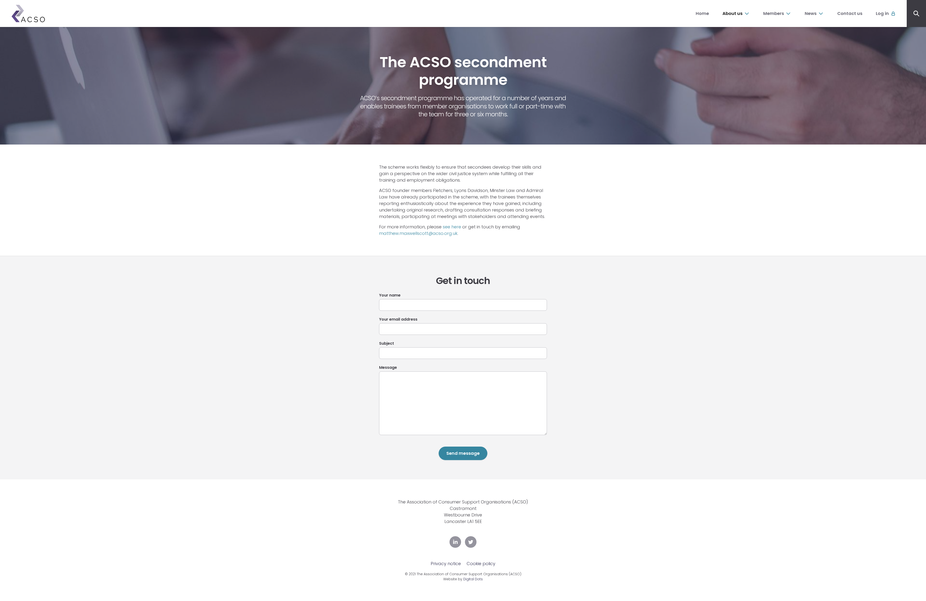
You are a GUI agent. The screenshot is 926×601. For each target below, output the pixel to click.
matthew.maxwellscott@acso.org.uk (418, 233)
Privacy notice (446, 564)
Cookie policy (481, 564)
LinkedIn (455, 542)
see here (452, 227)
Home (702, 13)
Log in (882, 13)
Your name (390, 295)
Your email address (398, 319)
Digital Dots (473, 579)
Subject (386, 343)
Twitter (471, 542)
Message (388, 367)
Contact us (849, 13)
